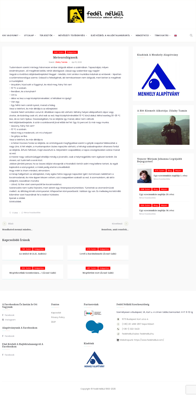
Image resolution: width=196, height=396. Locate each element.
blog (170, 170)
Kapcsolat (56, 312)
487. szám (91, 268)
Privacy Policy (58, 317)
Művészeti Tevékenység (71, 35)
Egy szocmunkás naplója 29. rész (156, 194)
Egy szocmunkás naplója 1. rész (170, 175)
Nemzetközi (142, 35)
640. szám (59, 52)
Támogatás (161, 35)
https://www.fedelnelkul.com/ (149, 340)
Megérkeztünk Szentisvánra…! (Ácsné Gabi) (32, 272)
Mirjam (178, 170)
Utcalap (29, 35)
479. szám (91, 249)
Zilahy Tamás (61, 62)
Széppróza (71, 52)
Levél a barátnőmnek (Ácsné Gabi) (98, 253)
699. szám (145, 205)
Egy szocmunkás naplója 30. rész (156, 210)
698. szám (145, 189)
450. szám (26, 268)
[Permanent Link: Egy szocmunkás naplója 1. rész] (144, 176)
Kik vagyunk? (10, 35)
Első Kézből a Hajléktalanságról (110, 35)
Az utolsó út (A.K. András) (32, 253)
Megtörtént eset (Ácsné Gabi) (98, 272)
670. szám (159, 170)
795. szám (26, 249)
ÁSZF (53, 321)
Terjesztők (46, 35)
